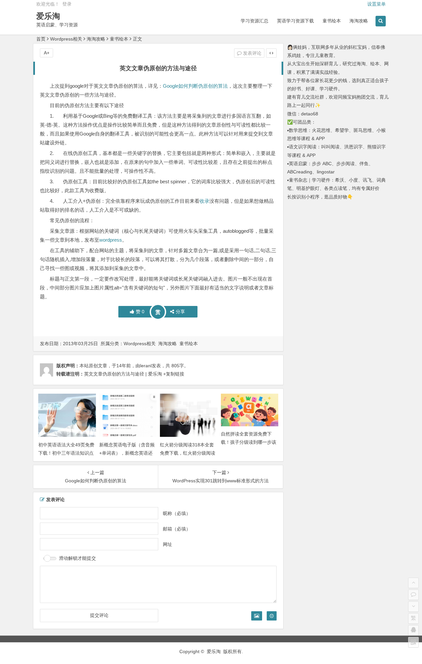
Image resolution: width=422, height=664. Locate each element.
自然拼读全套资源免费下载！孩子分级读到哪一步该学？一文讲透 (248, 442)
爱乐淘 (48, 16)
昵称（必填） (177, 513)
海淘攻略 (358, 20)
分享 (180, 311)
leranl (146, 365)
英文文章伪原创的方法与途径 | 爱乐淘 (123, 374)
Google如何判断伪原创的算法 (195, 86)
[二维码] (413, 642)
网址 (167, 544)
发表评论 (251, 53)
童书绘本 (331, 20)
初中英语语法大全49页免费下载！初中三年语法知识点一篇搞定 (66, 453)
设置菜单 (376, 4)
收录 (204, 201)
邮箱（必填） (177, 528)
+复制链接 (173, 374)
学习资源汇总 (254, 20)
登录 (67, 4)
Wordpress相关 (66, 39)
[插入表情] (272, 615)
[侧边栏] (271, 53)
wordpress (110, 240)
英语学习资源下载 (295, 20)
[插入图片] (256, 615)
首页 (40, 39)
